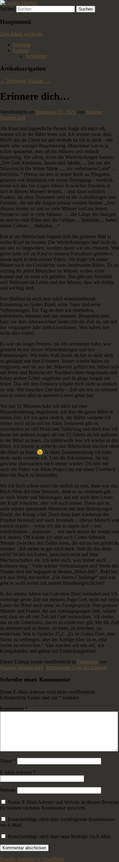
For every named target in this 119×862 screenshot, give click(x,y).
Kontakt (21, 50)
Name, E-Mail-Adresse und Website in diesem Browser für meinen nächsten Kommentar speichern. (59, 805)
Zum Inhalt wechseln (21, 34)
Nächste (38, 81)
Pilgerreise (87, 661)
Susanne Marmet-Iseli (21, 667)
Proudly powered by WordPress (32, 859)
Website (8, 790)
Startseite (22, 44)
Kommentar (14, 708)
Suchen (7, 8)
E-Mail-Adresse (18, 772)
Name (8, 761)
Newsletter (36, 56)
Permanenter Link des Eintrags (77, 667)
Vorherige (13, 81)
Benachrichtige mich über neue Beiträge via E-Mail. (60, 836)
